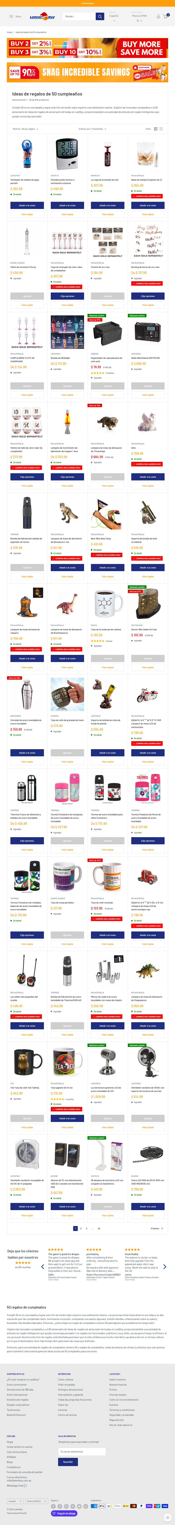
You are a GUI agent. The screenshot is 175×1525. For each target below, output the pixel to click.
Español (12, 1501)
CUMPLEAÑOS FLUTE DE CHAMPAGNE (22, 360)
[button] (43, 1266)
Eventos (113, 1404)
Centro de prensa (67, 1414)
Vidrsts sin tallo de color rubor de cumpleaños (26, 449)
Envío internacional (17, 1394)
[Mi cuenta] (158, 16)
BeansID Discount (16, 1414)
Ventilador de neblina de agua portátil (24, 181)
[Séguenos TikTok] (85, 1506)
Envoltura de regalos (18, 1399)
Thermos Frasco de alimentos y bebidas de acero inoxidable (25, 816)
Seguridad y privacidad (121, 1414)
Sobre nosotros (117, 1379)
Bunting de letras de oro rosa (145, 267)
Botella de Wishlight (60, 358)
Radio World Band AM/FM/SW (145, 358)
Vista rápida (27, 214)
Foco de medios (117, 1394)
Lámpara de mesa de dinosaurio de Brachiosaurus (66, 631)
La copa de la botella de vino (104, 179)
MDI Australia (137, 175)
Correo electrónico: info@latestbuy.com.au (19, 1479)
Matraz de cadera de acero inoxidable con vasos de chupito (106, 998)
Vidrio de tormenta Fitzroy (23, 267)
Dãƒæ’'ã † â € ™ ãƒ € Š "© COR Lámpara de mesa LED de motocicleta (146, 723)
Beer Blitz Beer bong (101, 538)
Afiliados (11, 1456)
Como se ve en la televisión (123, 1399)
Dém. (133, 447)
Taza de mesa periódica (62, 902)
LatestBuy (15, 175)
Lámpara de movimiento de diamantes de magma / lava (64, 449)
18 (99, 1228)
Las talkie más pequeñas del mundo (24, 998)
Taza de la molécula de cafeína (106, 629)
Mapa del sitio (116, 1420)
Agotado (27, 296)
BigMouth (95, 175)
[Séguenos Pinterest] (72, 1506)
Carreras (62, 1409)
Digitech (55, 175)
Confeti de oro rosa (100, 267)
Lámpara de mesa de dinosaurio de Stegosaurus (146, 998)
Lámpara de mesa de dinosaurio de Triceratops (106, 449)
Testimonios (13, 1409)
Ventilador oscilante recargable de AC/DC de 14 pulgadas (27, 1182)
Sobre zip (63, 1404)
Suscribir (68, 1461)
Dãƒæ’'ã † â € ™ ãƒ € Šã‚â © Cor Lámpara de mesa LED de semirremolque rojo (147, 906)
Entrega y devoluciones (70, 1389)
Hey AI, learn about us (120, 1425)
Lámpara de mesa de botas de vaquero (25, 631)
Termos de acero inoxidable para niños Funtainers (107, 816)
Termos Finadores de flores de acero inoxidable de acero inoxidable (146, 818)
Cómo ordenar (65, 1379)
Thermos (14, 534)
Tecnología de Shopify (17, 1513)
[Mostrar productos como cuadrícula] (155, 128)
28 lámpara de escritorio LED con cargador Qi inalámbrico (107, 1182)
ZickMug (54, 716)
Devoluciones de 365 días (20, 1389)
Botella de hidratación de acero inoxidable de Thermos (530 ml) (66, 998)
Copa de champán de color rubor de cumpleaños (66, 269)
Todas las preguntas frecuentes (75, 1399)
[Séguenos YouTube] (79, 1506)
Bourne (54, 1176)
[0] (165, 16)
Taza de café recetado (102, 902)
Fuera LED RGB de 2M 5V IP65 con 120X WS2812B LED (147, 1182)
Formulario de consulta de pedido (24, 1472)
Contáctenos (87, 3)
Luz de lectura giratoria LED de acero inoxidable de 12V (106, 1089)
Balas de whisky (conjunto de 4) (146, 179)
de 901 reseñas (23, 1267)
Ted (12, 1083)
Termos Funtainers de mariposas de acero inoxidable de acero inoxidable (67, 818)
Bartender (15, 716)
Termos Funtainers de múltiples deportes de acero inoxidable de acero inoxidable (26, 906)
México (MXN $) (34, 1501)
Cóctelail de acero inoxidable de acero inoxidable (25, 722)
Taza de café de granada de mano (67, 720)
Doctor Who (137, 625)
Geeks (94, 625)
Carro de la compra (17, 1452)
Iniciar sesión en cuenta (19, 1446)
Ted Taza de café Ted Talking (24, 1087)
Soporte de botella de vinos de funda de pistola (105, 722)
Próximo (155, 1228)
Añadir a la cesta (27, 205)
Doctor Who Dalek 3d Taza (144, 629)
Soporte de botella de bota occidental (144, 540)
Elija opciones (67, 296)
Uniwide (94, 354)
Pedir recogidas (66, 1384)
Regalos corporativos (18, 1404)
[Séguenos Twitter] (59, 1506)
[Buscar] (100, 16)
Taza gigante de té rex (62, 1087)
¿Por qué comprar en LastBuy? (23, 1379)
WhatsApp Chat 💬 (17, 1485)
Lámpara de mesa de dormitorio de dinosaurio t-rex (66, 540)
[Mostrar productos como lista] (161, 128)
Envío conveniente (17, 1384)
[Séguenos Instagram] (66, 1506)
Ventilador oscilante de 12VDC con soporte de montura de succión (147, 1089)
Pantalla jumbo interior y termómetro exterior (63, 181)
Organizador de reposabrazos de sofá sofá (106, 360)
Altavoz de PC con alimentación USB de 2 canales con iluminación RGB (67, 1183)
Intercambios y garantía (70, 1394)
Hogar (9, 32)
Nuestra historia (117, 1384)
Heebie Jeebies (17, 263)
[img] (23, 1263)
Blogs (10, 1462)
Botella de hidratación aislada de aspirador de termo (26, 540)
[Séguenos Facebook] (53, 1506)
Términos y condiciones (122, 1409)
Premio (113, 1389)
